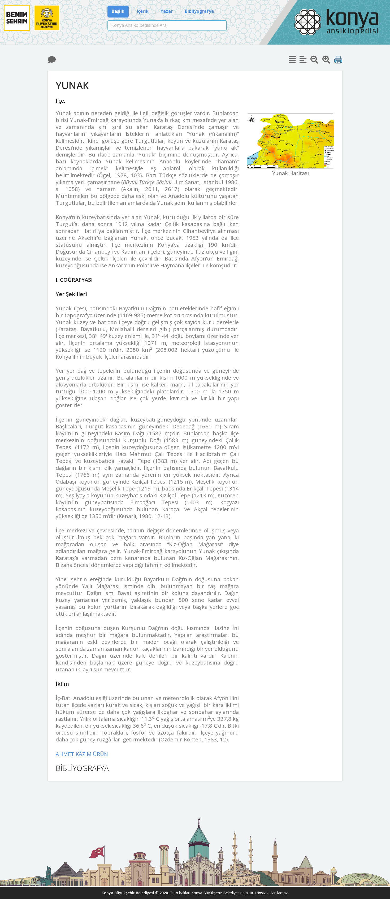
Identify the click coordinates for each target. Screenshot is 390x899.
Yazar (167, 11)
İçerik (143, 11)
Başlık (118, 11)
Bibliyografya (199, 11)
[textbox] (167, 25)
